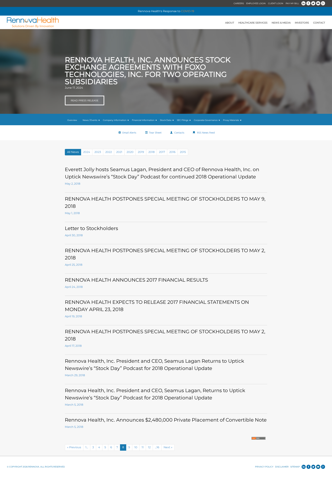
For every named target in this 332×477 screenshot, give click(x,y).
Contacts (179, 132)
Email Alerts (129, 132)
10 (135, 447)
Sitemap (295, 466)
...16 (157, 447)
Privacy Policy (264, 466)
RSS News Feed (206, 132)
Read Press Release (84, 100)
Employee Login (256, 3)
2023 (97, 152)
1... (86, 447)
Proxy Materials (231, 120)
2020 (130, 152)
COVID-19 (187, 11)
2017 (162, 152)
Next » (168, 447)
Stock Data (165, 120)
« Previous (74, 447)
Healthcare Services (253, 22)
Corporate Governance (206, 120)
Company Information (114, 120)
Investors (302, 22)
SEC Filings (182, 120)
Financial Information (143, 120)
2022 (108, 152)
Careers (239, 3)
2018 (151, 152)
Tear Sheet (155, 132)
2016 (172, 152)
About (229, 22)
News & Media (281, 22)
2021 (119, 152)
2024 (86, 152)
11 (143, 447)
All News (73, 152)
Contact (319, 22)
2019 (141, 152)
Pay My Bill (292, 3)
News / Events (90, 120)
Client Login (275, 3)
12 (149, 447)
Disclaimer (282, 466)
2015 (183, 152)
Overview (72, 120)
